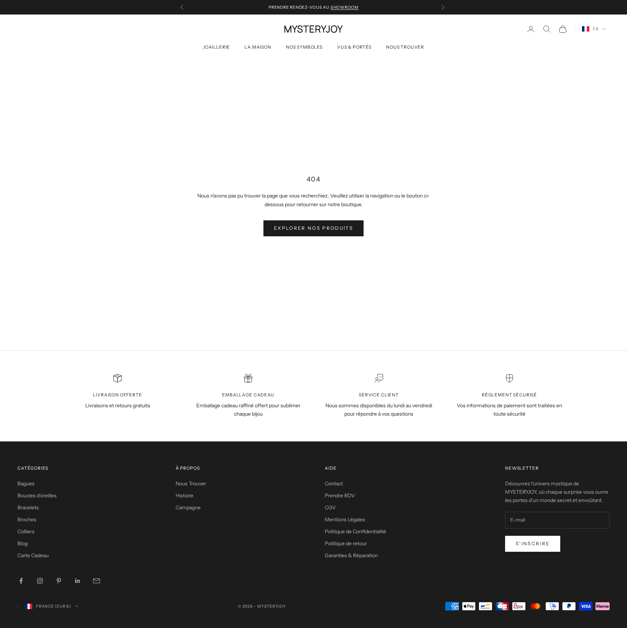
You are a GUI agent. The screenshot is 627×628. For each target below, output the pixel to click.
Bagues (25, 483)
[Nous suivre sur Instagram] (40, 580)
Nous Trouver (191, 483)
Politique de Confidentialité (355, 531)
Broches (26, 519)
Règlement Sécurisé (509, 394)
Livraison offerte (117, 394)
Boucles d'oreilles (37, 495)
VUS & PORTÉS (354, 47)
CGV (330, 507)
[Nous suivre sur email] (96, 580)
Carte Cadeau (33, 555)
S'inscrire (533, 543)
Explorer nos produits (313, 228)
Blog (22, 543)
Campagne (188, 507)
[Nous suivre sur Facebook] (21, 580)
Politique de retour (346, 543)
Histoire (184, 495)
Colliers (25, 531)
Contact (334, 483)
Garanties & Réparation (351, 555)
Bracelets (28, 507)
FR (596, 29)
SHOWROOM (344, 7)
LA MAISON (258, 47)
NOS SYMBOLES (304, 47)
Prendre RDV (340, 495)
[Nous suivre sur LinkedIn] (77, 580)
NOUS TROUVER (405, 47)
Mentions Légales (345, 519)
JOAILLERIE (216, 47)
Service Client (379, 394)
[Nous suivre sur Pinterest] (58, 580)
